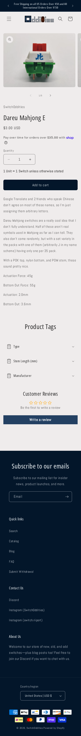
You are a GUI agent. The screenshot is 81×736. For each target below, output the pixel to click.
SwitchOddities (35, 727)
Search (13, 531)
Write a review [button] (40, 419)
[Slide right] (50, 95)
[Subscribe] (67, 496)
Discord (14, 600)
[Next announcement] (73, 6)
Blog (11, 551)
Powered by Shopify (54, 727)
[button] (9, 19)
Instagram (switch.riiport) (26, 620)
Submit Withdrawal (21, 572)
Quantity (8, 151)
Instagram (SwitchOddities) (27, 610)
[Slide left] (31, 95)
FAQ (11, 561)
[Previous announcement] (8, 6)
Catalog (14, 541)
